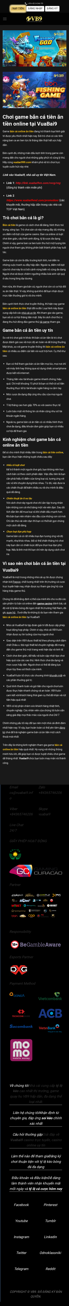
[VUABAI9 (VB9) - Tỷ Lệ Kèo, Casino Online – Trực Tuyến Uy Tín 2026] (34, 19)
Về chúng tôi (18, 1086)
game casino (44, 603)
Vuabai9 (23, 758)
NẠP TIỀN (18, 8)
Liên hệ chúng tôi (26, 1113)
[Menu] (5, 18)
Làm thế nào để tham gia (29, 1156)
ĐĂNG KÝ (52, 8)
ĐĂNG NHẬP (35, 8)
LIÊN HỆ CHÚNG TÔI (35, 3)
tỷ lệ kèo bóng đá (19, 608)
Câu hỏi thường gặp (27, 1134)
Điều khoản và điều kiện (30, 1178)
